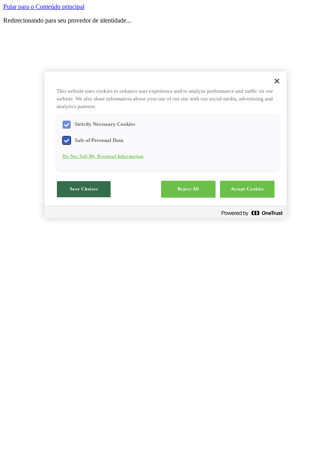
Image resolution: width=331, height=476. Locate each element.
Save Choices (84, 188)
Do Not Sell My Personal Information (103, 156)
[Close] (277, 81)
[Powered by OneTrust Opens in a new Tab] (252, 213)
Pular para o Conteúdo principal (43, 6)
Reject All (188, 188)
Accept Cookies (247, 188)
